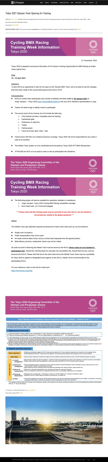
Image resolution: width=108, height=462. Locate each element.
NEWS (41, 2)
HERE (79, 29)
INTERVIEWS (54, 2)
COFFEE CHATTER (64, 2)
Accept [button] (88, 459)
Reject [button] (94, 459)
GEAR (72, 2)
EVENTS (47, 2)
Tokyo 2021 (14, 19)
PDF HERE (16, 25)
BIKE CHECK (78, 2)
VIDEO (85, 2)
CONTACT (91, 2)
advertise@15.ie (31, 390)
